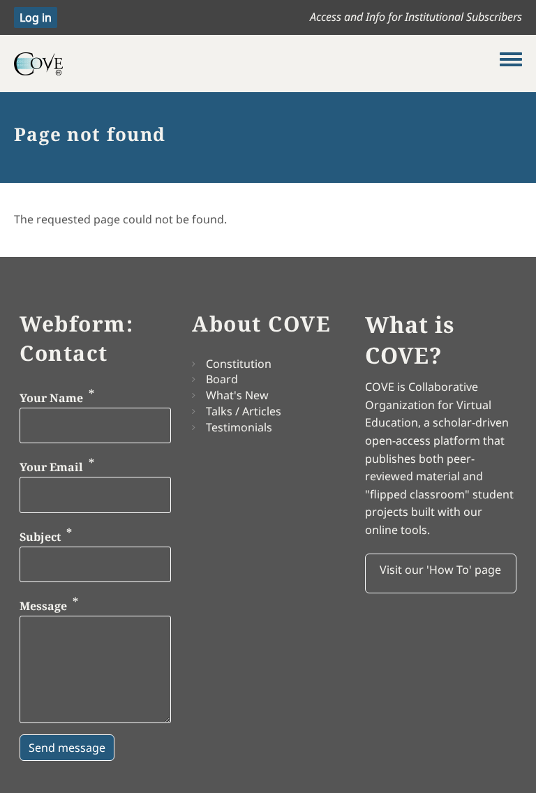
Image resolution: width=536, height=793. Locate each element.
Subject (40, 536)
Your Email (51, 467)
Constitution (238, 363)
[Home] (257, 63)
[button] (440, 574)
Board (222, 379)
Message (43, 606)
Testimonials (239, 427)
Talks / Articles (243, 411)
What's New (237, 395)
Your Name (51, 398)
